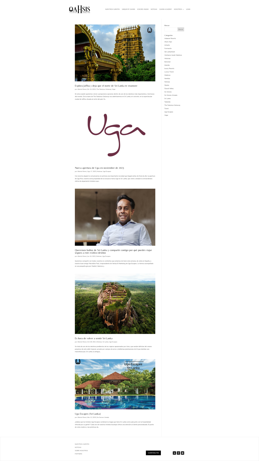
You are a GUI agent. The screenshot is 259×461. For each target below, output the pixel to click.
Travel (166, 109)
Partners (78, 454)
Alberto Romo (81, 89)
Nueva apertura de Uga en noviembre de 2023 (99, 167)
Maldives (167, 75)
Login (188, 9)
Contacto (153, 452)
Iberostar (167, 62)
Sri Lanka (105, 342)
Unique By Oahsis (128, 9)
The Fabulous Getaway (104, 89)
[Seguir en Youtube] (182, 453)
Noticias (154, 9)
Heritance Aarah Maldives (173, 55)
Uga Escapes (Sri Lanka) (88, 413)
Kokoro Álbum (143, 9)
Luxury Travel (169, 72)
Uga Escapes (107, 171)
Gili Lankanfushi (169, 52)
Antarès (167, 45)
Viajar (113, 89)
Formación (168, 48)
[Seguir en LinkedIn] (174, 453)
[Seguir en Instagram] (178, 453)
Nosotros (178, 9)
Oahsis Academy (165, 9)
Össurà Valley (169, 89)
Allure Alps (168, 42)
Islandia (167, 65)
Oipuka (166, 85)
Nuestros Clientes (112, 9)
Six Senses (168, 92)
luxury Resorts (169, 68)
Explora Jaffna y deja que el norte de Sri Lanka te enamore (106, 85)
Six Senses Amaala (103, 417)
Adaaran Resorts (170, 38)
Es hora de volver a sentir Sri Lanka (94, 338)
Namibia (167, 78)
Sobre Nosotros (81, 451)
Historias (167, 58)
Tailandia (167, 102)
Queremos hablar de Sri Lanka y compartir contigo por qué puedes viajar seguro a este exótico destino (113, 251)
